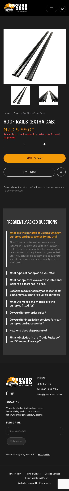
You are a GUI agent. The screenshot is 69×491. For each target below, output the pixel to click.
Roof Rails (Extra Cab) (34, 113)
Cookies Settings (52, 474)
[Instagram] (12, 393)
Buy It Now (29, 172)
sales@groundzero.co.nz (49, 394)
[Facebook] (7, 393)
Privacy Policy (44, 454)
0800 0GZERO (44, 384)
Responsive (45, 483)
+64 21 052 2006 (49, 389)
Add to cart (34, 158)
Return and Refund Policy (36, 478)
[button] (61, 172)
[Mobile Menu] (51, 9)
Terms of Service (33, 474)
